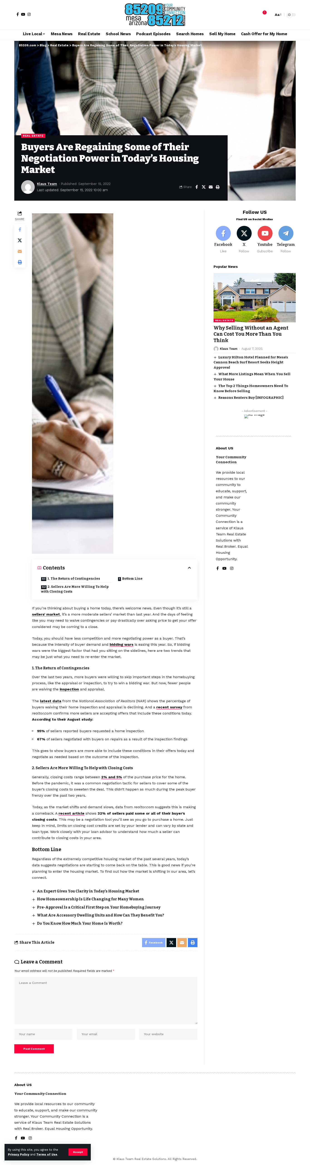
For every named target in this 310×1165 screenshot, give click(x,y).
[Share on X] (203, 187)
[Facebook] (17, 14)
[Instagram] (29, 14)
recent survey (169, 707)
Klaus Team (47, 184)
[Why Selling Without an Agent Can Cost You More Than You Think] (255, 297)
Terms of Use (46, 1154)
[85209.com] (155, 14)
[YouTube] (23, 14)
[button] (78, 1152)
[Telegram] (286, 240)
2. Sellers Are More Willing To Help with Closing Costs (75, 589)
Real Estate (33, 135)
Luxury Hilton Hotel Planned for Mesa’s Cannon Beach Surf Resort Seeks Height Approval (251, 362)
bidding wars (121, 644)
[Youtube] (265, 240)
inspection (69, 689)
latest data (50, 701)
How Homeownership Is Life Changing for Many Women (90, 899)
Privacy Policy (18, 1154)
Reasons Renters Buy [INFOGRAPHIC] (250, 398)
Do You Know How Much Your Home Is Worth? (80, 923)
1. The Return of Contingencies (73, 579)
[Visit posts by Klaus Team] (28, 187)
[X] (244, 240)
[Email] (210, 187)
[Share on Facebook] (196, 187)
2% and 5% (111, 777)
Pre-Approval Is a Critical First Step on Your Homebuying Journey (98, 907)
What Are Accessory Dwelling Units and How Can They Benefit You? (100, 915)
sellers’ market (46, 614)
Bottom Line (132, 579)
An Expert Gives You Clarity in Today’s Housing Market (88, 891)
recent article (71, 813)
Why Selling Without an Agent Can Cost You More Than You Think (251, 334)
